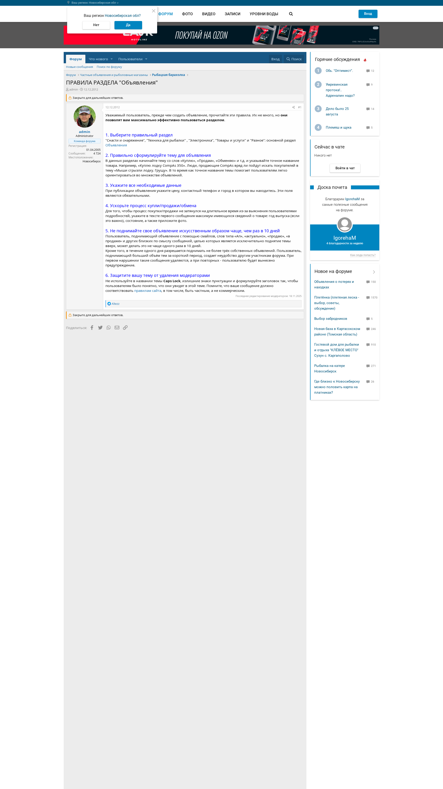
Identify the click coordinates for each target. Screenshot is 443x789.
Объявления (116, 145)
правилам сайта (147, 290)
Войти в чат (345, 168)
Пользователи (130, 59)
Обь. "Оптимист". (339, 71)
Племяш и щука (338, 127)
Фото (187, 14)
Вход (368, 14)
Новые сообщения (79, 67)
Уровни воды (264, 14)
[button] (111, 59)
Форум (165, 14)
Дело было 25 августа (337, 111)
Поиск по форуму (109, 67)
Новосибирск (92, 161)
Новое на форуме (333, 271)
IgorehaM (352, 199)
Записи (232, 14)
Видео (209, 14)
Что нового (98, 59)
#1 (300, 107)
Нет (96, 25)
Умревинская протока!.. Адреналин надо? (340, 90)
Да (128, 25)
